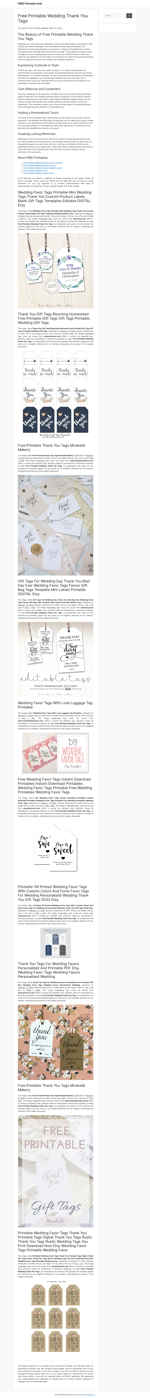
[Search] (129, 15)
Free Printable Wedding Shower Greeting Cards (42, 168)
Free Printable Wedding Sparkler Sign (38, 173)
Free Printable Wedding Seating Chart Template (42, 163)
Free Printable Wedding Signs (35, 171)
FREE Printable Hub (30, 3)
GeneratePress (89, 1395)
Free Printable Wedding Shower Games (39, 165)
